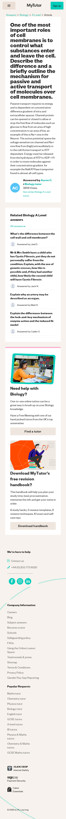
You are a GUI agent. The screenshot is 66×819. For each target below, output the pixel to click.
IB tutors (12, 729)
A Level (36, 15)
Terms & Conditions (18, 667)
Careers (12, 612)
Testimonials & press (19, 657)
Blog (9, 617)
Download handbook (33, 526)
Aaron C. (46, 180)
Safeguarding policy (19, 637)
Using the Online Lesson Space (21, 650)
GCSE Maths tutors (18, 752)
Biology (24, 15)
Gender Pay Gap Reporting (23, 677)
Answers (11, 15)
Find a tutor (33, 431)
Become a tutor (16, 627)
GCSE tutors (14, 719)
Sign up (57, 5)
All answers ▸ (17, 226)
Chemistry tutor (16, 698)
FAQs (10, 643)
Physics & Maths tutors (17, 736)
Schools (11, 632)
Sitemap (12, 662)
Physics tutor (15, 703)
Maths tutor (14, 693)
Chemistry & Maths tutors (18, 745)
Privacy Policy (15, 672)
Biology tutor (33, 184)
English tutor (14, 714)
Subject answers (17, 622)
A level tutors (15, 724)
